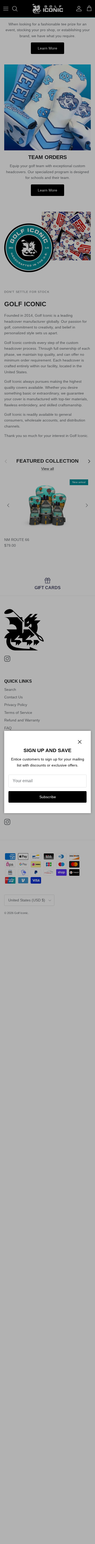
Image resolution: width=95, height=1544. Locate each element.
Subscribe (47, 797)
